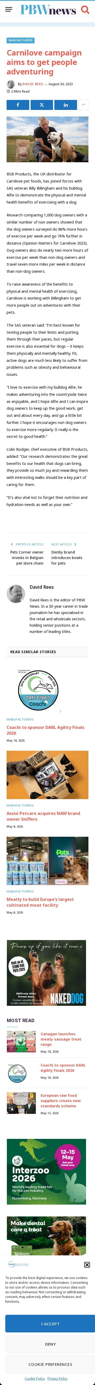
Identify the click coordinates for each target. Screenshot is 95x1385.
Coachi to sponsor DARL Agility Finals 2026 (45, 730)
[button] (87, 1264)
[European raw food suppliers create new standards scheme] (21, 1103)
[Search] (85, 9)
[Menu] (8, 9)
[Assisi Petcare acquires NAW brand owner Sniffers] (47, 775)
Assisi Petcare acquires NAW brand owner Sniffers (43, 816)
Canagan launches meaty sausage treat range (61, 1039)
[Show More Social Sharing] (83, 105)
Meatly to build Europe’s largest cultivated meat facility (40, 902)
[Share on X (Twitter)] (42, 105)
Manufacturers (20, 40)
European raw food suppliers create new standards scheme (61, 1100)
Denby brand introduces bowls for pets (66, 558)
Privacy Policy (58, 1378)
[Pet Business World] (48, 9)
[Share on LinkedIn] (65, 105)
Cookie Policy (35, 1378)
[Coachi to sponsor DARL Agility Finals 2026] (47, 689)
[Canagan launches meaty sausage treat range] (21, 1042)
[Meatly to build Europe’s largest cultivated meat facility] (47, 861)
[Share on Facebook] (18, 105)
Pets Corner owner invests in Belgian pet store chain (27, 558)
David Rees (32, 84)
